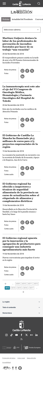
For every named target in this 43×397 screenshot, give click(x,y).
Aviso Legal (21, 358)
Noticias (6, 19)
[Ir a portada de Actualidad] (21, 12)
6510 (24, 284)
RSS (21, 339)
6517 (31, 288)
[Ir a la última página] (21, 292)
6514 (13, 288)
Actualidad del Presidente (22, 19)
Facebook (21, 335)
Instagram (6, 335)
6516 (25, 288)
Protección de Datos (8, 358)
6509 (18, 284)
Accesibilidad (6, 362)
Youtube (16, 335)
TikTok (11, 335)
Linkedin (36, 335)
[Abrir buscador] (38, 3)
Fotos (6, 73)
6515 (19, 288)
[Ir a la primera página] (7, 283)
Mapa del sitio (31, 358)
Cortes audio (8, 174)
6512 (36, 284)
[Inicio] (21, 325)
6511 (30, 284)
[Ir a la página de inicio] (22, 3)
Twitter (26, 335)
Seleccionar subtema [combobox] (12, 30)
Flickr (31, 335)
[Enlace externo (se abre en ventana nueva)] (16, 368)
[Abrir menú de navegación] (4, 3)
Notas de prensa (10, 70)
